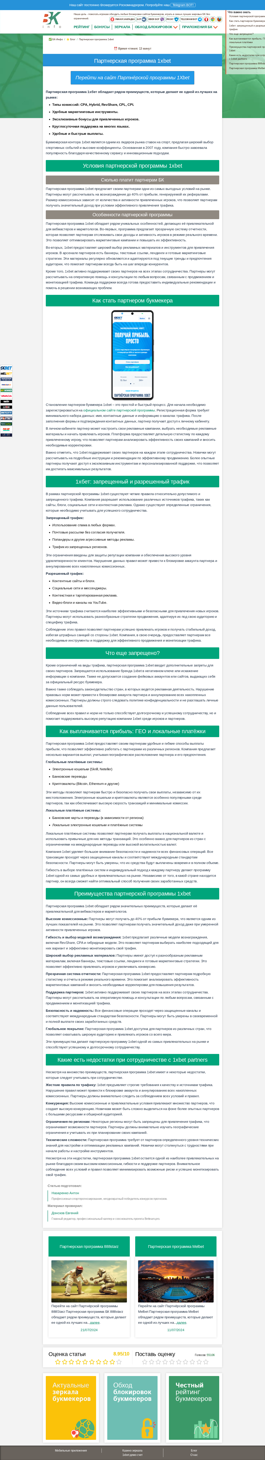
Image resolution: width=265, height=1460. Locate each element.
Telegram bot (189, 19)
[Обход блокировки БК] (132, 1409)
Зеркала (122, 27)
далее (95, 1322)
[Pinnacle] (6, 384)
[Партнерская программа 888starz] (89, 1281)
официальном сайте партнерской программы (119, 410)
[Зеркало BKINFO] (52, 19)
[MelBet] (6, 373)
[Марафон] (6, 378)
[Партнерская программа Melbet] (176, 1281)
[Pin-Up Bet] (6, 429)
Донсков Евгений (65, 1213)
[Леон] (6, 406)
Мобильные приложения (71, 1450)
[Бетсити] (6, 412)
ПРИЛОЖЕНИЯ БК (197, 27)
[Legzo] (6, 434)
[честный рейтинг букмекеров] (194, 1409)
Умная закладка (125, 19)
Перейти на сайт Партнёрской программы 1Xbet (132, 77)
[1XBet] (6, 367)
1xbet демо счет (132, 1454)
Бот (139, 19)
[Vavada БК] (6, 395)
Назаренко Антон (65, 1193)
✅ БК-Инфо (56, 39)
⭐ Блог (70, 39)
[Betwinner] (6, 390)
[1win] (6, 401)
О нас (194, 1454)
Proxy (170, 19)
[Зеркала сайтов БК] (71, 1409)
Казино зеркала (132, 1450)
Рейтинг (82, 27)
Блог (194, 1450)
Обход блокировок (153, 27)
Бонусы (102, 27)
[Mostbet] (6, 418)
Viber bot (154, 19)
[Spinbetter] (6, 423)
